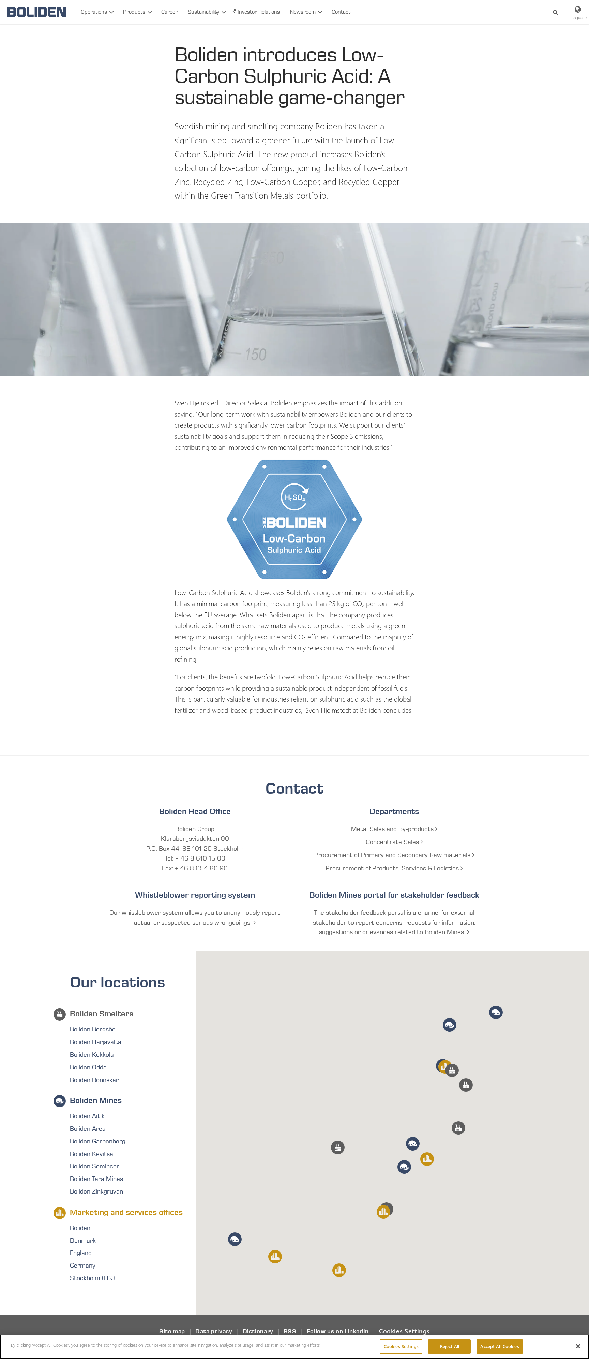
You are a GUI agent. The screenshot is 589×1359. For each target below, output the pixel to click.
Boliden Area (88, 1129)
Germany (82, 1265)
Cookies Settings (404, 1331)
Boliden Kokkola (92, 1055)
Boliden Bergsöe (93, 1029)
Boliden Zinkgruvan (96, 1191)
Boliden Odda (88, 1067)
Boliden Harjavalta (95, 1042)
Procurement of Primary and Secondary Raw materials (393, 855)
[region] (294, 1347)
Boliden (80, 1228)
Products (134, 11)
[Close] (578, 1346)
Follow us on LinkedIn (338, 1331)
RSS (290, 1331)
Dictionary (258, 1331)
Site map (172, 1331)
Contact (341, 11)
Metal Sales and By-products (393, 829)
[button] (458, 1128)
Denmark (83, 1241)
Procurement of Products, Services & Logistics (393, 868)
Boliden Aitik (87, 1116)
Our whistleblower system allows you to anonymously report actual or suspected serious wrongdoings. (194, 918)
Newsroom (303, 11)
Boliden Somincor (94, 1166)
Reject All (449, 1346)
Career (169, 11)
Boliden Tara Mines (96, 1179)
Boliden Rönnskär (94, 1080)
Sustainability (203, 11)
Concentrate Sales (393, 842)
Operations (94, 11)
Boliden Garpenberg (97, 1141)
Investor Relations (259, 11)
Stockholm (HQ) (92, 1278)
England (81, 1253)
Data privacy (213, 1331)
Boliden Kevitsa (91, 1154)
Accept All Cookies (499, 1346)
